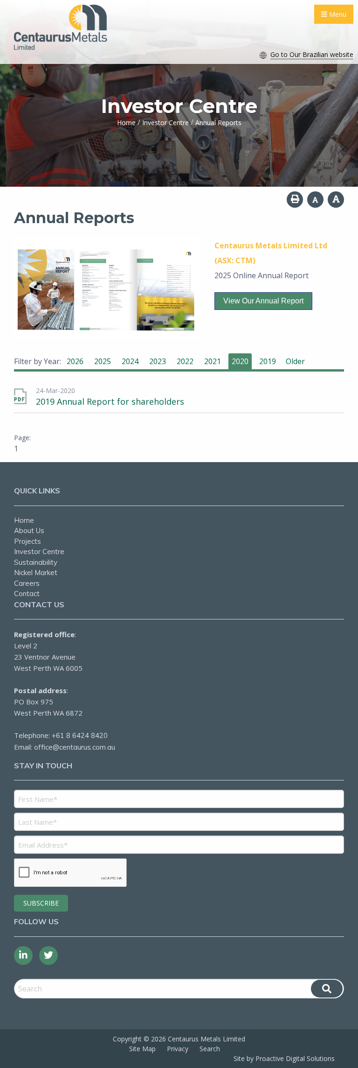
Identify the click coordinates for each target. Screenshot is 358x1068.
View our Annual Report (263, 301)
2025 (102, 361)
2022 (185, 361)
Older (295, 361)
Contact (27, 593)
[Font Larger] (336, 199)
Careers (27, 583)
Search (210, 1048)
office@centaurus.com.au (74, 747)
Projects (27, 541)
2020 (240, 361)
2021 (212, 361)
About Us (29, 530)
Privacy (177, 1048)
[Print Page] (295, 199)
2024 (130, 361)
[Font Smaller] (315, 199)
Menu (336, 14)
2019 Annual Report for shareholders (110, 401)
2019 (267, 361)
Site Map (142, 1048)
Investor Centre (39, 551)
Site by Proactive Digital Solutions (284, 1058)
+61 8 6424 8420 (80, 735)
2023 (157, 361)
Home (24, 520)
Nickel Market (35, 572)
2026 (75, 361)
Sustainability (35, 562)
